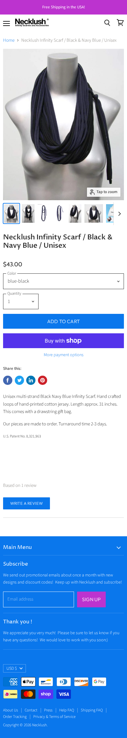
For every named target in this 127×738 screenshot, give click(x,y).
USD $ (11, 668)
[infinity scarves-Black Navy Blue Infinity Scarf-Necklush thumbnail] (11, 213)
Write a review (26, 503)
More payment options (64, 354)
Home (8, 40)
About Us (10, 710)
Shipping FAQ (92, 710)
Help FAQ (66, 710)
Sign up (91, 599)
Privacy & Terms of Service (54, 716)
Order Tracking (15, 716)
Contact (31, 710)
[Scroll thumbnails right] (118, 213)
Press (48, 710)
